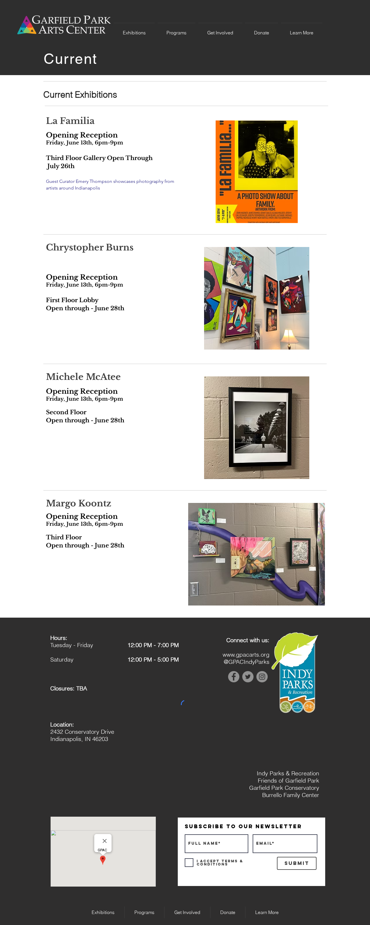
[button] (134, 30)
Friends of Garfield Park (288, 780)
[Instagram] (262, 676)
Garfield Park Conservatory (284, 787)
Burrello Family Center (290, 794)
